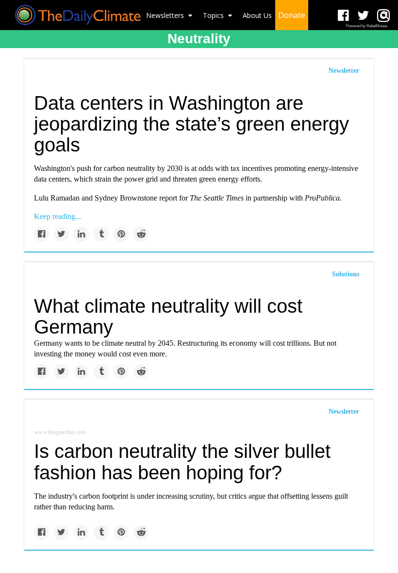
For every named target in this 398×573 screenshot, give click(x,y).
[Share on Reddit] (141, 234)
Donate (291, 15)
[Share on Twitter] (61, 234)
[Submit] (384, 15)
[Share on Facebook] (41, 234)
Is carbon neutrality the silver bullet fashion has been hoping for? (182, 461)
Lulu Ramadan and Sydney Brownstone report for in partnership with (188, 198)
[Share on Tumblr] (101, 234)
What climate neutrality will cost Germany (168, 316)
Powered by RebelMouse (366, 26)
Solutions (345, 274)
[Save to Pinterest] (121, 234)
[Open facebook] (343, 16)
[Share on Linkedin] (81, 234)
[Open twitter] (363, 16)
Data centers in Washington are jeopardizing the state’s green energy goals (191, 123)
